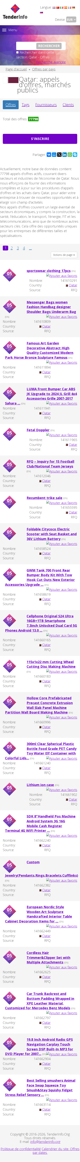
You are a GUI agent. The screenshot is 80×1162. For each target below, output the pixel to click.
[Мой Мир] (54, 154)
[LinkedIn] (64, 154)
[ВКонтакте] (49, 154)
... (30, 248)
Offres (11, 104)
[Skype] (75, 154)
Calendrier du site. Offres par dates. (56, 1151)
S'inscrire (40, 139)
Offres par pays (43, 69)
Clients (68, 104)
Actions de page (63, 255)
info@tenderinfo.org (45, 1141)
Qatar (73, 285)
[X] (59, 154)
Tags (25, 104)
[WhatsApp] (70, 154)
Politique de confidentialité (21, 1149)
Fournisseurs (46, 104)
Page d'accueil (16, 69)
